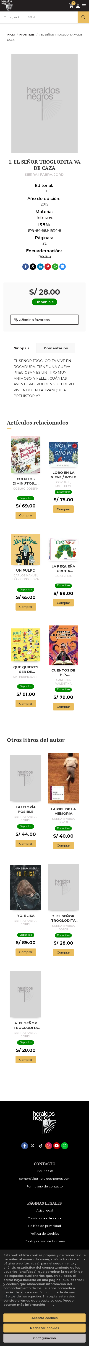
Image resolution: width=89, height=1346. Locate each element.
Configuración (44, 1338)
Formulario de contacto (44, 1186)
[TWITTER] (32, 1145)
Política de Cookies (44, 1233)
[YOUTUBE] (56, 1145)
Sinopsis (21, 348)
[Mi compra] (71, 5)
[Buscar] (83, 17)
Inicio (11, 34)
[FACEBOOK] (24, 1145)
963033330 (44, 1171)
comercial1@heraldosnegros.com (44, 1178)
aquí (49, 1304)
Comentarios (56, 348)
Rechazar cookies (44, 1328)
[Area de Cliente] (78, 6)
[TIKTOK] (40, 1145)
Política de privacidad (44, 1226)
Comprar (25, 515)
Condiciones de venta (45, 1218)
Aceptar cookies (44, 1318)
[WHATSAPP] (64, 1145)
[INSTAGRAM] (48, 1145)
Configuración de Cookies (44, 1241)
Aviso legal (44, 1210)
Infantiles (27, 34)
